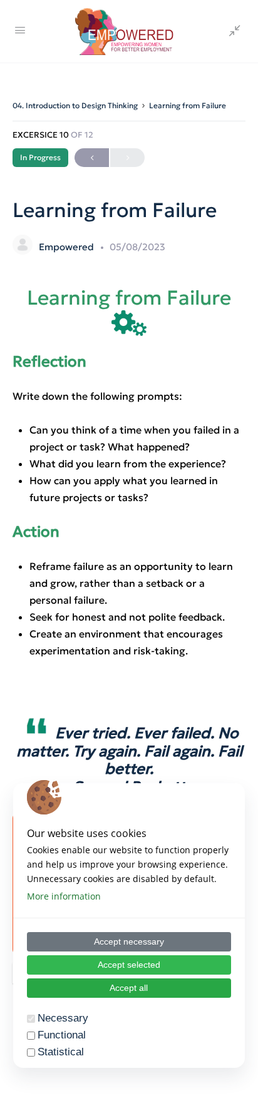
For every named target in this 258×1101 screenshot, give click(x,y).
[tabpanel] (129, 637)
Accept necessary (129, 941)
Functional (62, 1035)
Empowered (67, 247)
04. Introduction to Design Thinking (75, 105)
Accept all (129, 988)
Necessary (63, 1018)
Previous (92, 157)
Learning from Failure (187, 105)
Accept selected (129, 965)
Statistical (61, 1052)
